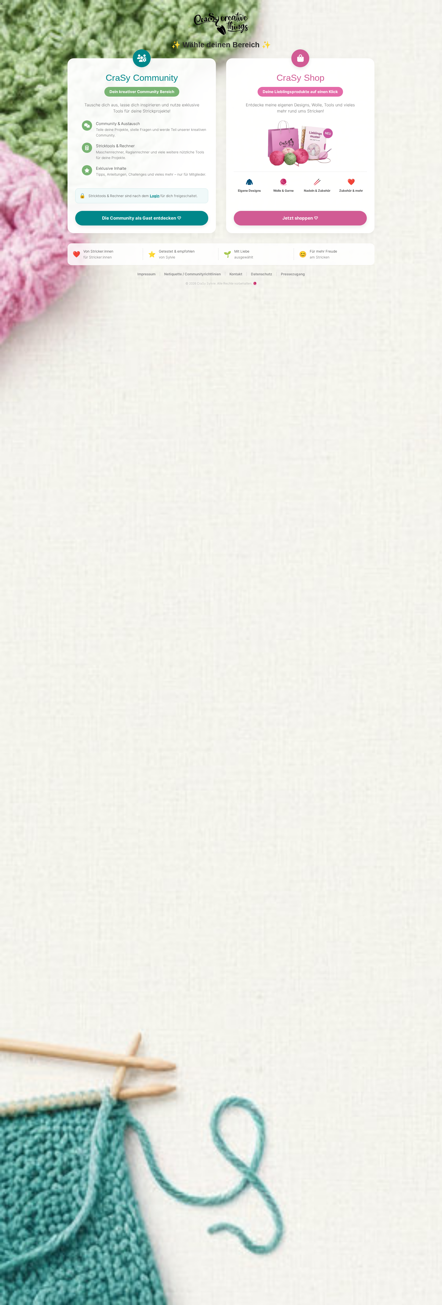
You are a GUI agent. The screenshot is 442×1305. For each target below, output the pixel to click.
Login (154, 196)
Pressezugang (293, 274)
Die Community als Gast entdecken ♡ (141, 218)
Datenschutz (261, 274)
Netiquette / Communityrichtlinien (192, 274)
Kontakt (235, 274)
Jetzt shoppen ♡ (300, 218)
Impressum (146, 274)
